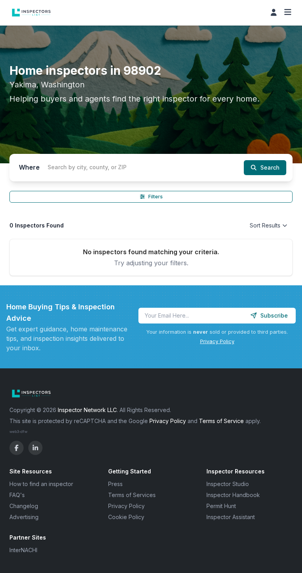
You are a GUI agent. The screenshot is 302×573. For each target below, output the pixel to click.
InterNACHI (23, 550)
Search (270, 167)
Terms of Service (221, 421)
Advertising (24, 517)
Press (115, 484)
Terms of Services (132, 495)
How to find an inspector (41, 484)
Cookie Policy (126, 517)
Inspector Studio (227, 484)
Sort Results (265, 225)
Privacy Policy (217, 341)
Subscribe (274, 315)
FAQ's (17, 495)
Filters (155, 197)
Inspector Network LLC (87, 410)
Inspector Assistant (230, 517)
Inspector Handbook (233, 495)
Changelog (23, 506)
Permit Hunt (221, 506)
